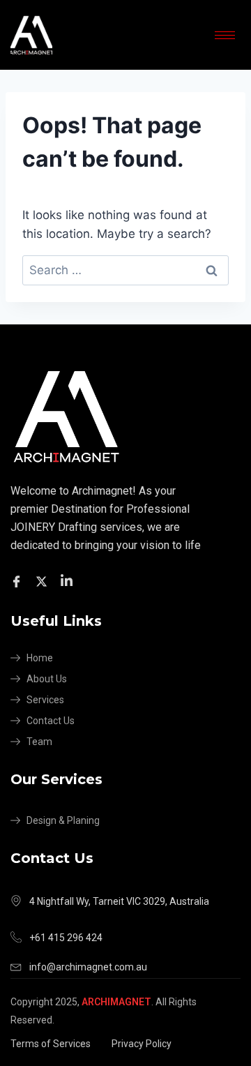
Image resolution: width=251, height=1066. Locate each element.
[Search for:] (125, 270)
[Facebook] (18, 580)
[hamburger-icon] (225, 35)
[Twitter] (44, 580)
